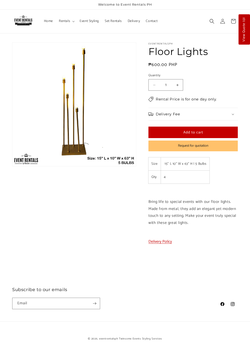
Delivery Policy (160, 241)
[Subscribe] (94, 303)
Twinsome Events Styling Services (140, 339)
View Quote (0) (244, 29)
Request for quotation (193, 146)
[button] (66, 21)
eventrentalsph (108, 339)
